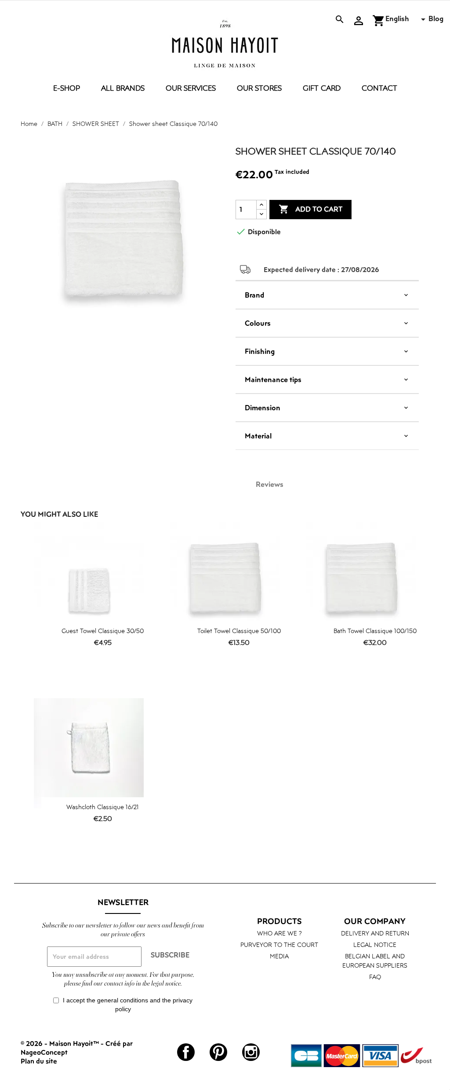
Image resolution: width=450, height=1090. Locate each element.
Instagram (251, 1052)
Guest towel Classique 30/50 (103, 630)
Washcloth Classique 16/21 (102, 806)
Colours (258, 323)
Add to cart (310, 209)
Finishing (260, 351)
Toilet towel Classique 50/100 (239, 630)
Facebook (186, 1052)
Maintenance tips (273, 379)
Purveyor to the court (279, 944)
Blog (435, 18)
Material (258, 436)
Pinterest (218, 1052)
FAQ (375, 976)
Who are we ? (279, 933)
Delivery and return (375, 933)
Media (279, 956)
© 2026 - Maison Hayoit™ (61, 1043)
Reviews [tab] (269, 484)
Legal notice (374, 944)
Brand (254, 295)
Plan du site (39, 1061)
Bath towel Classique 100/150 (375, 630)
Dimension (262, 407)
